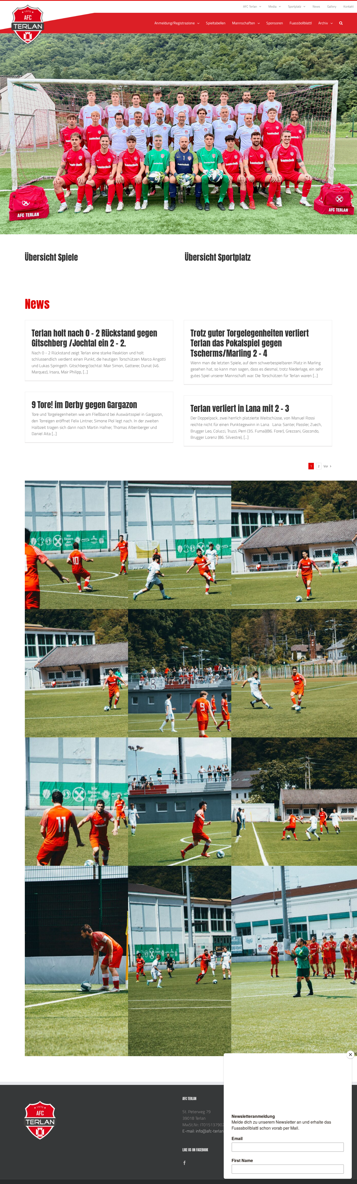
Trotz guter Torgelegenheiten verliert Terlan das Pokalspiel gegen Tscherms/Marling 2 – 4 (250, 343)
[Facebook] (184, 1163)
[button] (341, 23)
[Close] (350, 1054)
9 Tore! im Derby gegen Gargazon (84, 405)
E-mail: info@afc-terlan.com (207, 1131)
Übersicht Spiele (51, 257)
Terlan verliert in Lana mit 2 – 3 (240, 408)
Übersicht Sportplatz (218, 257)
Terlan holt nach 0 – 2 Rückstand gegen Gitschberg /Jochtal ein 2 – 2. (94, 338)
